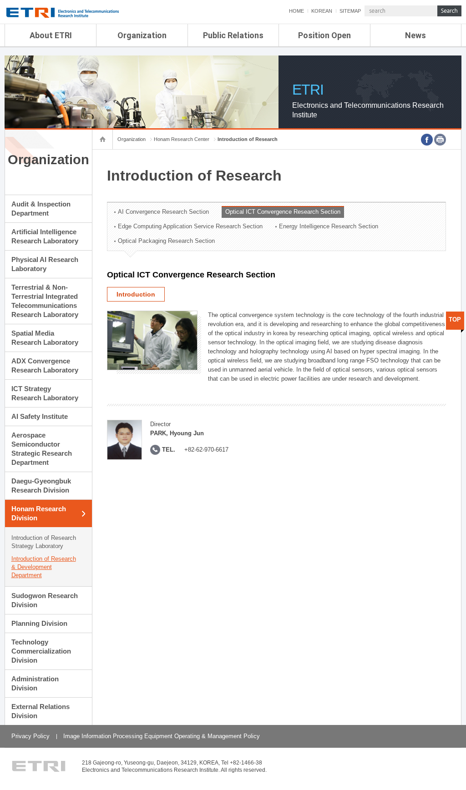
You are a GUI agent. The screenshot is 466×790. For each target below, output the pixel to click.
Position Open (324, 35)
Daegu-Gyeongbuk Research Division (41, 485)
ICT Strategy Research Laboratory (44, 393)
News (415, 35)
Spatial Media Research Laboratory (44, 337)
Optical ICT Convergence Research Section (282, 211)
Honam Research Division (38, 513)
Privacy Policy (30, 736)
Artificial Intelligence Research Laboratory (44, 236)
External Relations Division (40, 711)
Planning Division (39, 623)
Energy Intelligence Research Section (328, 226)
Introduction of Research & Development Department (43, 567)
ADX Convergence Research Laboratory (44, 365)
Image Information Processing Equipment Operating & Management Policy (161, 736)
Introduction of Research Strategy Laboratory (43, 541)
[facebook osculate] (427, 140)
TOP (455, 319)
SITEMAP (350, 11)
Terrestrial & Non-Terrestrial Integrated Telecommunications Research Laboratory (44, 300)
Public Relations (233, 35)
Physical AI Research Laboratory (44, 264)
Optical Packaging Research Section (166, 240)
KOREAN (321, 11)
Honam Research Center (181, 139)
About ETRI (51, 35)
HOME (296, 11)
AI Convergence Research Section (163, 211)
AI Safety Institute (39, 416)
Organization (142, 35)
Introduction (135, 294)
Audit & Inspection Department (41, 208)
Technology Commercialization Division (41, 651)
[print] (440, 140)
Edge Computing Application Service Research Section (190, 226)
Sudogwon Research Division (44, 600)
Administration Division (35, 683)
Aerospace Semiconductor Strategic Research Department (41, 448)
